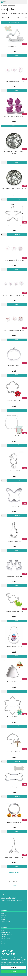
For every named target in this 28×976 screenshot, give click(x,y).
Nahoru (15, 885)
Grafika (3, 913)
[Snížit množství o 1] (2, 55)
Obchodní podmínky (6, 934)
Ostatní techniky (5, 921)
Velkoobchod (4, 942)
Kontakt (3, 944)
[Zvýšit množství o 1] (6, 55)
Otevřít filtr (14, 22)
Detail (14, 126)
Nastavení (13, 967)
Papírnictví (4, 923)
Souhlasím (13, 971)
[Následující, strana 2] (14, 877)
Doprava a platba (5, 932)
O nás (2, 930)
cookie (16, 964)
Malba (3, 919)
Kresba (3, 917)
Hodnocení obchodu (6, 940)
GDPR (3, 936)
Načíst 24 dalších (14, 872)
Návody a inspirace (6, 938)
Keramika (3, 915)
